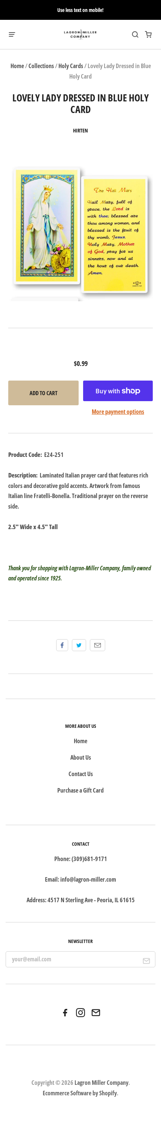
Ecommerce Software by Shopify (80, 1093)
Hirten (80, 130)
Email (97, 645)
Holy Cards (70, 66)
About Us (80, 757)
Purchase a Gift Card (80, 790)
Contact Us (81, 774)
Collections (41, 66)
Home (17, 66)
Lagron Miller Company (101, 1082)
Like (62, 645)
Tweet (79, 645)
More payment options (118, 412)
